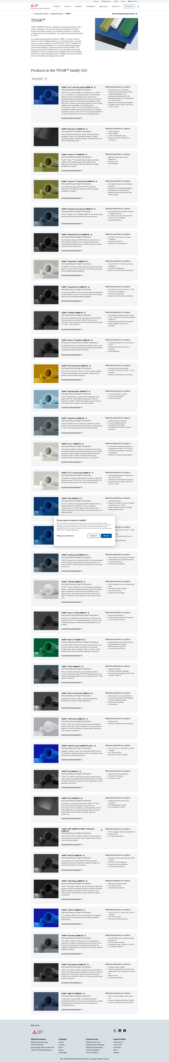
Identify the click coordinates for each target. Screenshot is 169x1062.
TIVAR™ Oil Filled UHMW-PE (72, 936)
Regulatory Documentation (94, 1047)
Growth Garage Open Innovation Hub (42, 1047)
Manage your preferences (65, 536)
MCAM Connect (106, 1)
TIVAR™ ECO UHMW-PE (70, 798)
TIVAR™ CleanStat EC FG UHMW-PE (75, 234)
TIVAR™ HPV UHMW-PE (70, 498)
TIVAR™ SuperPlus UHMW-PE (72, 418)
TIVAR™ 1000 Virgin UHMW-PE (73, 881)
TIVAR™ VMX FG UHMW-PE (71, 993)
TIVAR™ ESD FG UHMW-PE (71, 855)
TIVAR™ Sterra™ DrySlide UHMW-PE (75, 340)
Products (57, 6)
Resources (115, 6)
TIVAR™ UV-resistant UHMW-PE (73, 964)
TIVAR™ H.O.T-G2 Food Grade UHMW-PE (77, 87)
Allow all (106, 536)
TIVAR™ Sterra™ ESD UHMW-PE (74, 613)
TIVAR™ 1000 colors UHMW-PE (73, 719)
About (95, 1)
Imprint (115, 1050)
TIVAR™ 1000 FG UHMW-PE (71, 910)
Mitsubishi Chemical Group (39, 1042)
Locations (61, 1045)
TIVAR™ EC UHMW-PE (69, 771)
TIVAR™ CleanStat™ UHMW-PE (73, 261)
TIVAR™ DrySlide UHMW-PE (72, 313)
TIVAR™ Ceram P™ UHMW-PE (73, 154)
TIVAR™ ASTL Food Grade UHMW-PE (75, 693)
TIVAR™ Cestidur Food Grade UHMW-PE (77, 209)
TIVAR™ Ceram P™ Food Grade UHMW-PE (77, 181)
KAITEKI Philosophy (37, 1045)
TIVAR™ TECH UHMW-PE (71, 666)
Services (67, 6)
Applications (103, 6)
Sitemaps (116, 1052)
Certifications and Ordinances (95, 1045)
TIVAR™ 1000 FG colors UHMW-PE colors (77, 746)
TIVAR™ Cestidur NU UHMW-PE (73, 555)
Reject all (93, 536)
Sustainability (90, 6)
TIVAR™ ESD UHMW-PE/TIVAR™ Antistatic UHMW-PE (78, 830)
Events (123, 1)
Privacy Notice (71, 530)
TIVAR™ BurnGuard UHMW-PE (73, 129)
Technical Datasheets (93, 1050)
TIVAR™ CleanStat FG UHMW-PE (74, 287)
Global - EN (133, 1)
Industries (78, 6)
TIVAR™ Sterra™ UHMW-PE (72, 640)
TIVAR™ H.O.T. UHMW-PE (71, 444)
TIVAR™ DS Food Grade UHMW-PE (74, 366)
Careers (116, 1)
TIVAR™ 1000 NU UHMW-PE (71, 582)
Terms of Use (117, 1045)
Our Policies (117, 1047)
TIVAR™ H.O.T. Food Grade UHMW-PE (76, 473)
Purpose (61, 1042)
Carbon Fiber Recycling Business (41, 1050)
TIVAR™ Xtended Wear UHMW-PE (74, 391)
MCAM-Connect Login (93, 1042)
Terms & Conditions (92, 1052)
